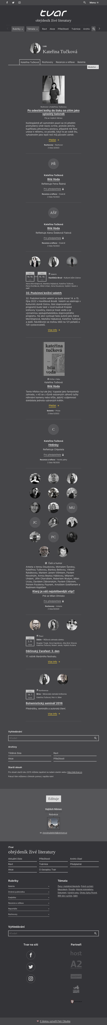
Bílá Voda (53, 179)
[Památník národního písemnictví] (76, 989)
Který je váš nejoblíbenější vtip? (53, 591)
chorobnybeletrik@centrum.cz (55, 833)
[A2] (76, 965)
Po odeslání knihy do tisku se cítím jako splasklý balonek (54, 112)
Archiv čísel (76, 858)
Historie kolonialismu (84, 889)
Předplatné (76, 864)
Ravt (44, 29)
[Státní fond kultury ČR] (76, 1002)
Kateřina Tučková (30, 62)
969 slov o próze (65, 896)
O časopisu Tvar (47, 869)
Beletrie (81, 62)
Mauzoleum (62, 889)
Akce (52, 29)
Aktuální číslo (15, 858)
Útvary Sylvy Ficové (88, 892)
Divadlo (72, 889)
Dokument (62, 892)
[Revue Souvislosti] (76, 976)
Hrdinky (53, 444)
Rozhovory (47, 62)
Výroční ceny (73, 892)
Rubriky (17, 29)
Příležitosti (63, 29)
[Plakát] (53, 90)
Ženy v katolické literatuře (69, 886)
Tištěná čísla (14, 753)
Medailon (92, 67)
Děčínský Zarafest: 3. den (43, 651)
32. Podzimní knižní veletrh (44, 293)
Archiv (86, 29)
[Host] (76, 953)
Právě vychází (87, 886)
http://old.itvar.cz (74, 772)
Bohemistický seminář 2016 (44, 703)
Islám (75, 896)
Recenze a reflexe (65, 62)
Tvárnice (76, 29)
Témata (31, 29)
